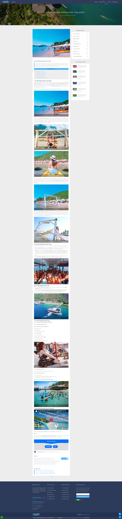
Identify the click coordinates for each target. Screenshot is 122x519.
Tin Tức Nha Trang (76, 33)
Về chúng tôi (114, 2)
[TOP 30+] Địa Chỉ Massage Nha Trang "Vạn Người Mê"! (82, 66)
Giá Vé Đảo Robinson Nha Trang (40, 75)
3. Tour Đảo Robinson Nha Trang (40, 76)
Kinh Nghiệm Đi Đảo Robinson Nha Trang (40, 461)
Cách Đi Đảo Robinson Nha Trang (39, 463)
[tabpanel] (51, 43)
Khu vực (96, 2)
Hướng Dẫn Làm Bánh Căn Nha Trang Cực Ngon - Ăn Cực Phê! (82, 89)
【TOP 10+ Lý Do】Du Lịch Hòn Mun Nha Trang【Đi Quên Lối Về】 (45, 473)
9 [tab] (53, 54)
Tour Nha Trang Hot (76, 48)
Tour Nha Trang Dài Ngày (77, 56)
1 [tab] (47, 54)
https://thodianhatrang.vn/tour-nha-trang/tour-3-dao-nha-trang (50, 89)
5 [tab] (50, 54)
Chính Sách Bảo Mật (65, 492)
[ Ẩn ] (54, 68)
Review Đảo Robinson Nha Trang (53, 461)
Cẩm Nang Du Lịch (76, 46)
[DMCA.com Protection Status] (79, 499)
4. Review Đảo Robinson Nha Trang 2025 (41, 77)
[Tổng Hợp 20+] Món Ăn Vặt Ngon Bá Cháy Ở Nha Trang (82, 95)
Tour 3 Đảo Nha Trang (51, 496)
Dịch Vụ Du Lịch (75, 51)
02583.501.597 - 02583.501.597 (37, 508)
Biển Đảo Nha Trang (54, 15)
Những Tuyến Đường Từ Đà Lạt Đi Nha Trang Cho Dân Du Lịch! (82, 83)
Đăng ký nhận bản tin (83, 496)
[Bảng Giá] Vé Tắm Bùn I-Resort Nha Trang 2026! (81, 71)
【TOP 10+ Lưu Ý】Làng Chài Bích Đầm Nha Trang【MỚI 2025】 (45, 472)
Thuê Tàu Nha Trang (65, 499)
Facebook (48, 446)
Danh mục (102, 2)
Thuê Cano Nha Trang (65, 496)
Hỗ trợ (109, 2)
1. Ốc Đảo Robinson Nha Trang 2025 (41, 72)
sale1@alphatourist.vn (39, 505)
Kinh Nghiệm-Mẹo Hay (76, 43)
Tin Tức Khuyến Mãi (65, 488)
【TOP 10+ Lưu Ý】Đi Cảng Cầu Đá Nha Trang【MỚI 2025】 (44, 470)
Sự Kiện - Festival (76, 36)
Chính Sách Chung (65, 490)
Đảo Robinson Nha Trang (38, 458)
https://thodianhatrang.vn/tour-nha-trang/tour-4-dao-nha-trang (50, 431)
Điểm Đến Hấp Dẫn (76, 38)
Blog (106, 2)
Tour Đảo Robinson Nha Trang (50, 463)
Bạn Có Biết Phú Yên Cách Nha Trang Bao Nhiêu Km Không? (82, 77)
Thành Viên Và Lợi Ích (65, 494)
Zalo (55, 446)
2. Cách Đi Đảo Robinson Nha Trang (41, 74)
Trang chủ (48, 15)
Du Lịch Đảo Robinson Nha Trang (40, 71)
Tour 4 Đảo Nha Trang (51, 499)
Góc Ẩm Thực (75, 41)
